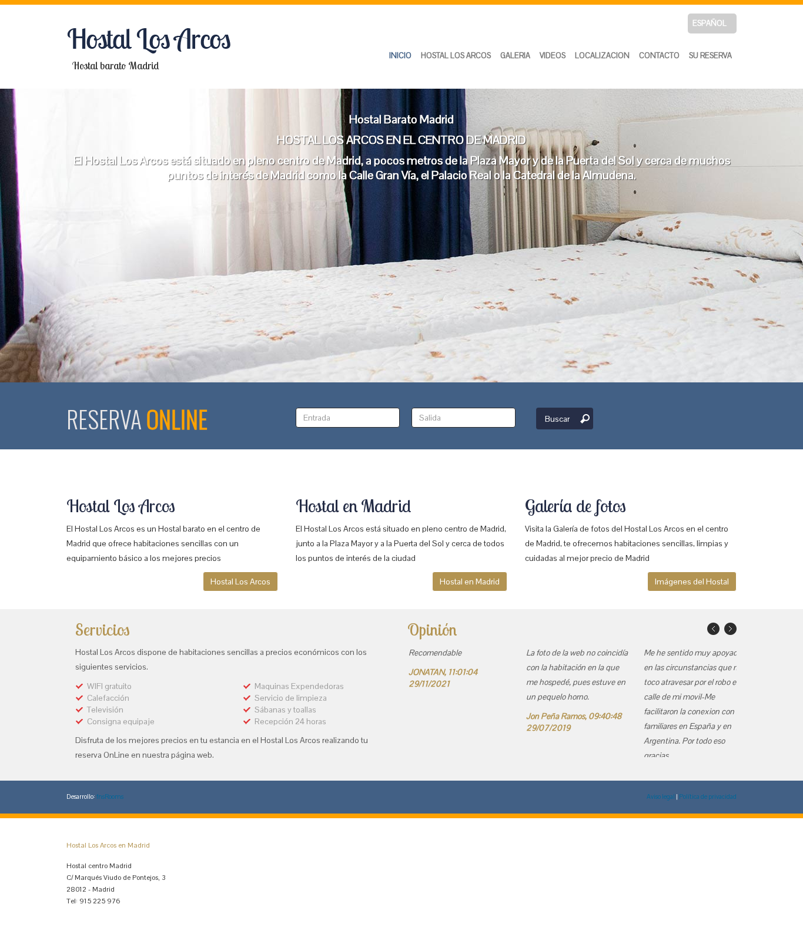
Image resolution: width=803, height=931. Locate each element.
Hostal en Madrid (470, 581)
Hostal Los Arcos (456, 56)
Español (709, 23)
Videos (553, 56)
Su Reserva (710, 56)
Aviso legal (661, 796)
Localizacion (602, 56)
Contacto (659, 56)
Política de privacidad (708, 796)
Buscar (557, 419)
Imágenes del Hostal (692, 581)
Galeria (515, 56)
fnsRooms (109, 796)
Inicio (400, 56)
